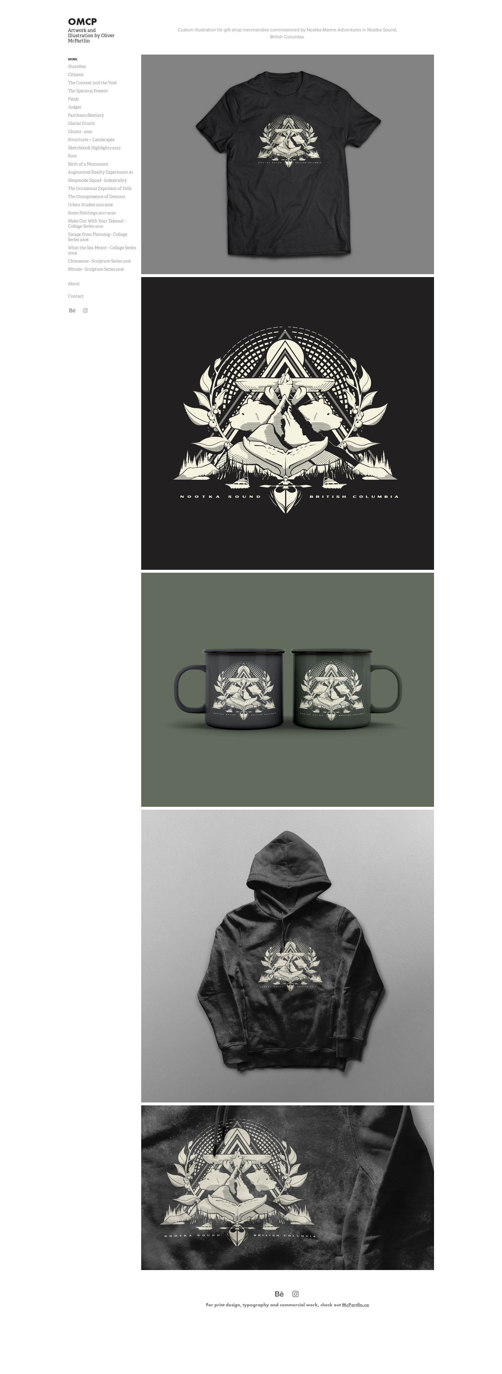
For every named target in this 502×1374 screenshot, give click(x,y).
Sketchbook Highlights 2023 (94, 147)
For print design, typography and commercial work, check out (287, 1304)
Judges (74, 107)
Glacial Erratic (81, 123)
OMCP (82, 21)
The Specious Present (88, 91)
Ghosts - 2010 (80, 131)
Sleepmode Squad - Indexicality (97, 180)
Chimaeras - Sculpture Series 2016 (99, 261)
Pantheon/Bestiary (86, 115)
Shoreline (77, 66)
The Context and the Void (92, 82)
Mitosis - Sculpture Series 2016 (96, 269)
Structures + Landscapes (91, 139)
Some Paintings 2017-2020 (92, 212)
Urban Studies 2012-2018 (90, 204)
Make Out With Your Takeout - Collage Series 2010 (97, 223)
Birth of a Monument (88, 164)
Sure (72, 156)
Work (72, 59)
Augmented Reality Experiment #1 (100, 172)
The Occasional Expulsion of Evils (99, 188)
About (74, 283)
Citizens (75, 74)
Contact (76, 296)
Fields (73, 99)
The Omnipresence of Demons (96, 196)
